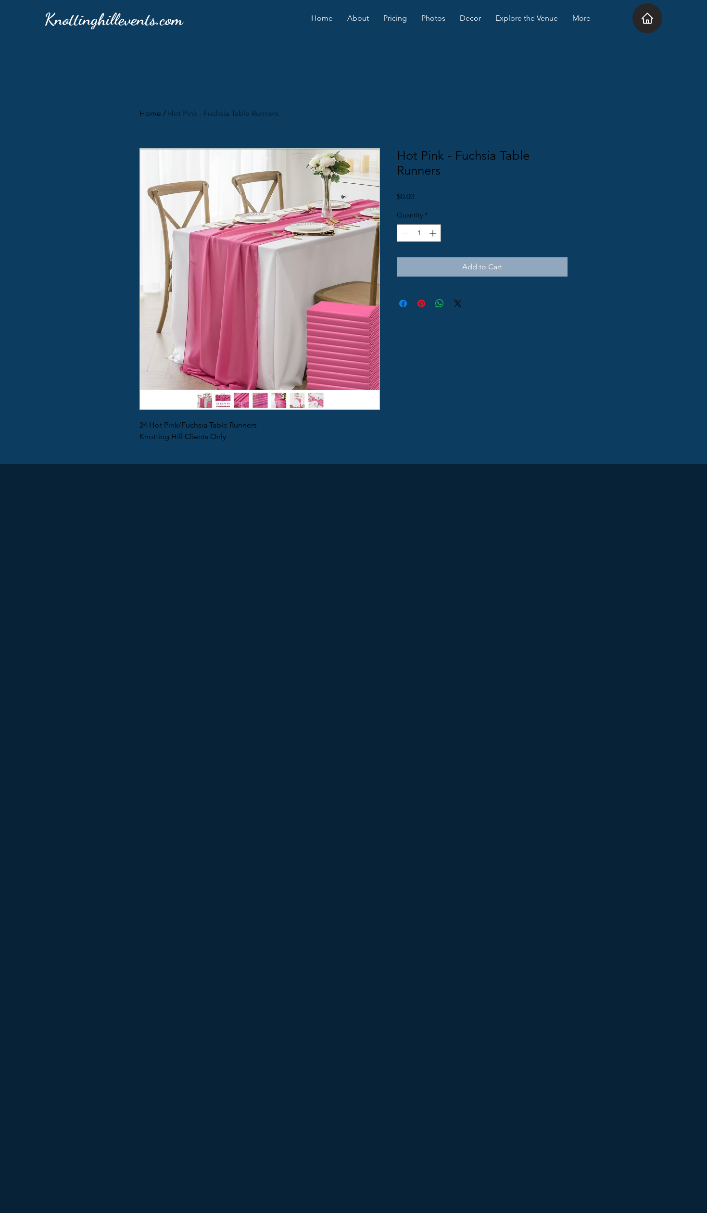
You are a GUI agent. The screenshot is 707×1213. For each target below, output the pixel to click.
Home (150, 113)
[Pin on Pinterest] (421, 303)
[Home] (647, 18)
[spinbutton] (419, 233)
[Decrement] (404, 233)
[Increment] (434, 233)
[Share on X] (458, 303)
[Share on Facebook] (403, 303)
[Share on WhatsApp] (439, 303)
